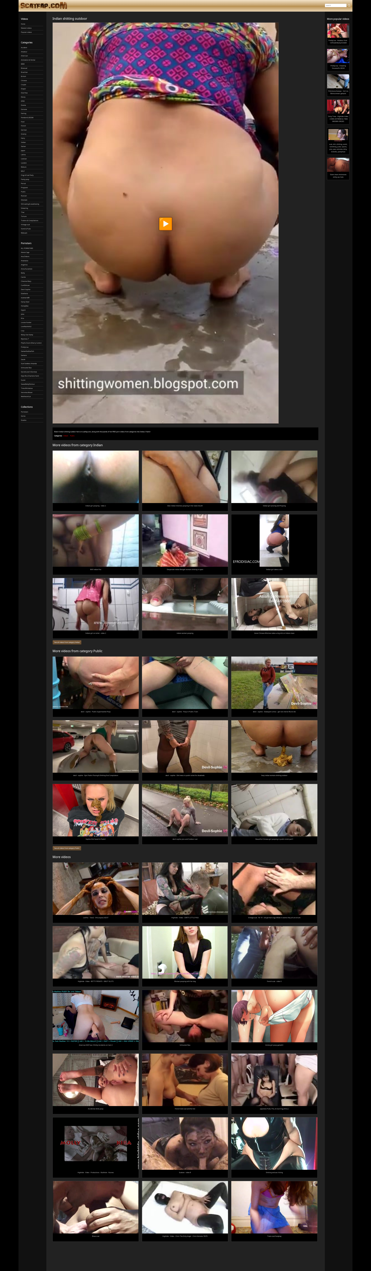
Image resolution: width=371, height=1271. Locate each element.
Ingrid (23, 310)
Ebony (23, 97)
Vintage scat (25, 225)
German (24, 130)
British (23, 76)
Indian (23, 142)
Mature (23, 167)
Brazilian (24, 72)
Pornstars (24, 412)
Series (23, 416)
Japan (23, 150)
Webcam (24, 233)
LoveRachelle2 (26, 326)
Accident (24, 48)
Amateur (24, 52)
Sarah (23, 359)
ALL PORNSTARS (27, 248)
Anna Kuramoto (26, 269)
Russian (24, 196)
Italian (23, 146)
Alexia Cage (25, 252)
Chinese (24, 80)
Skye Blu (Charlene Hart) (30, 376)
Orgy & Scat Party (27, 175)
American (24, 56)
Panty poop (25, 179)
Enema (23, 105)
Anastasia (24, 261)
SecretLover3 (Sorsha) (29, 372)
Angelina (24, 265)
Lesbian (24, 159)
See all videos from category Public (67, 848)
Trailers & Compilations (29, 220)
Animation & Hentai (28, 60)
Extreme (24, 109)
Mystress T (25, 339)
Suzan (23, 380)
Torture (24, 216)
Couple (23, 85)
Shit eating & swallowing (30, 204)
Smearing (24, 208)
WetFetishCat (26, 396)
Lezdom (24, 163)
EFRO (23, 101)
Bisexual (24, 68)
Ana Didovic (25, 256)
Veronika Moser (27, 392)
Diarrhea (24, 93)
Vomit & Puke (26, 229)
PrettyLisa (24, 347)
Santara (24, 355)
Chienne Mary (26, 281)
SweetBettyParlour (28, 384)
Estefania (24, 293)
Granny (23, 134)
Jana (22, 314)
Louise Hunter (26, 322)
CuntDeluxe (25, 285)
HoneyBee (24, 306)
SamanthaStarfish (27, 351)
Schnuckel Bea (26, 368)
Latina (23, 155)
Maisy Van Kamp (27, 335)
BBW (23, 64)
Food (22, 122)
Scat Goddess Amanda (29, 363)
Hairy (23, 138)
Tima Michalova (27, 388)
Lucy (22, 331)
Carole (23, 277)
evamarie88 (25, 298)
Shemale (24, 200)
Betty (23, 273)
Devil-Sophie (25, 289)
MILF (23, 171)
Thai (22, 212)
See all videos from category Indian (67, 642)
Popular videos (26, 32)
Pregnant (24, 188)
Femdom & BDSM (27, 118)
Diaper (23, 89)
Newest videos (26, 28)
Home (23, 24)
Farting (23, 113)
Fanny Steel (25, 302)
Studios (23, 420)
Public (23, 192)
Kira (22, 318)
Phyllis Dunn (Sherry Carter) (31, 343)
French (23, 126)
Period (23, 183)
